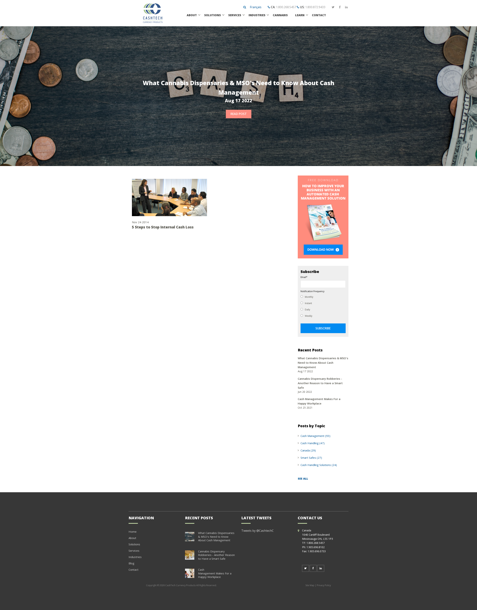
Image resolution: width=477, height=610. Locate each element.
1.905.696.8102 (316, 547)
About (132, 538)
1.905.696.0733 (317, 551)
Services (134, 550)
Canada (308, 450)
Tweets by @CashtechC (257, 531)
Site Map (309, 585)
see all (303, 478)
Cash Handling (313, 443)
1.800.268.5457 (286, 7)
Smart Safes (311, 457)
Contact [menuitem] (319, 15)
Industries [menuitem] (257, 15)
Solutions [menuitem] (212, 15)
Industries (135, 557)
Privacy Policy (324, 585)
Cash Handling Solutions (319, 465)
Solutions (134, 544)
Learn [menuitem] (299, 15)
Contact (133, 569)
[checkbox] (323, 306)
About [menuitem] (192, 15)
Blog (131, 563)
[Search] (244, 7)
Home (133, 531)
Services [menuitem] (234, 15)
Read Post (238, 114)
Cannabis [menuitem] (280, 15)
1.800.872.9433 (315, 7)
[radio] (323, 296)
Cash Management (315, 436)
